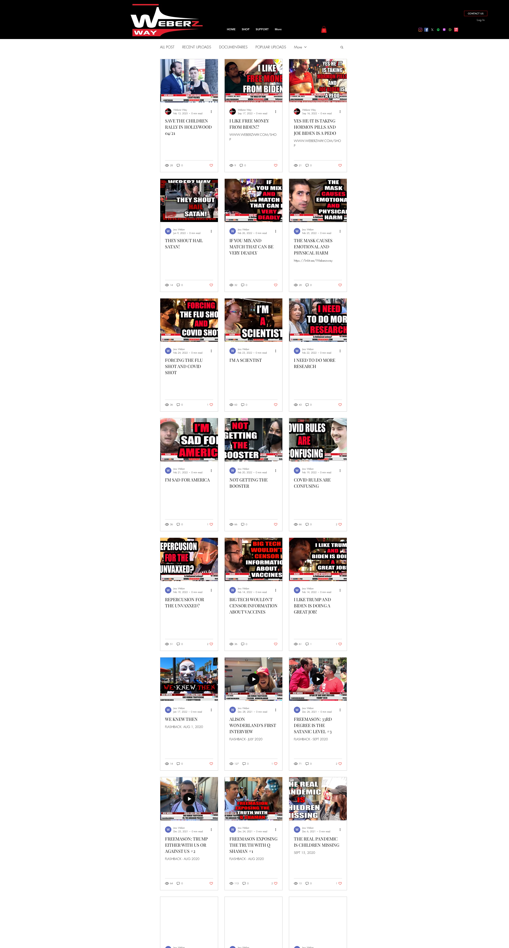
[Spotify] (438, 30)
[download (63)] (450, 30)
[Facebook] (426, 30)
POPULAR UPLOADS (270, 47)
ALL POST (167, 47)
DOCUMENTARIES (233, 47)
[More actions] (212, 111)
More (298, 47)
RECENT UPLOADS (196, 47)
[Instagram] (420, 30)
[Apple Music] (456, 30)
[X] (432, 30)
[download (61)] (444, 30)
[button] (324, 29)
